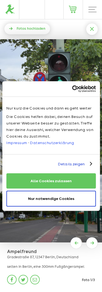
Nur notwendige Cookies (51, 198)
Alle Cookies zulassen (51, 180)
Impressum (16, 142)
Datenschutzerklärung (52, 142)
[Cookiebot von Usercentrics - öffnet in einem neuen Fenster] (73, 88)
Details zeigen (71, 164)
